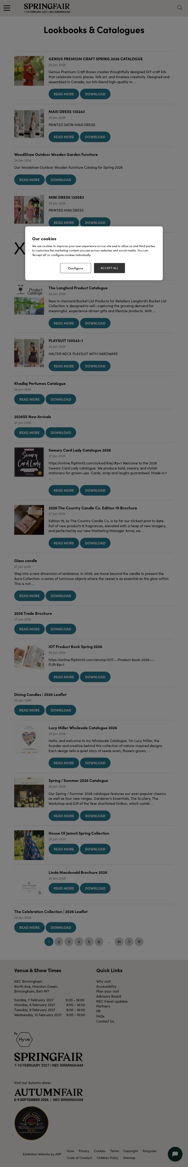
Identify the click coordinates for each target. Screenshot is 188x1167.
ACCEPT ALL (110, 268)
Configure (75, 268)
